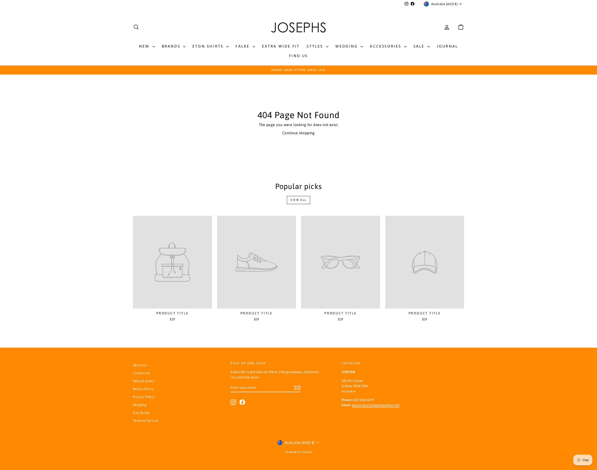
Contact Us (141, 373)
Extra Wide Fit (281, 46)
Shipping (139, 405)
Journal (447, 46)
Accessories (386, 46)
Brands (172, 46)
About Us (140, 365)
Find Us (298, 56)
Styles (316, 46)
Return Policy (143, 389)
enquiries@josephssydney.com (376, 405)
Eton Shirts (208, 46)
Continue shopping (298, 133)
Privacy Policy (144, 397)
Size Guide (141, 413)
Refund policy (143, 381)
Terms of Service (145, 420)
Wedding (347, 46)
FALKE (243, 46)
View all (298, 200)
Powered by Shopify (298, 452)
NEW (145, 46)
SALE (419, 46)
